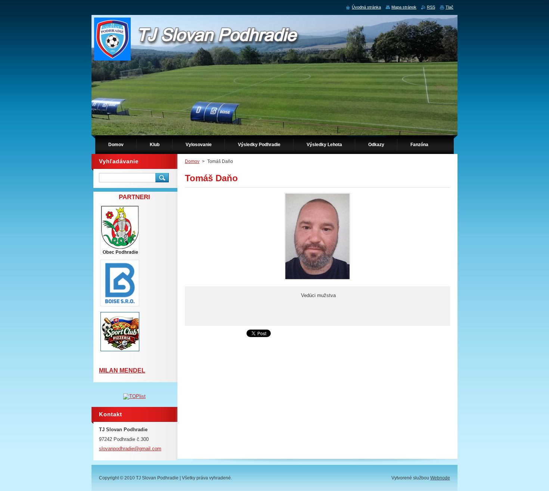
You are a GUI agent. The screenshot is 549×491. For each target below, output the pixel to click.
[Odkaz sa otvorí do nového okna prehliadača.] (317, 279)
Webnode (440, 478)
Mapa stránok (403, 7)
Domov (192, 161)
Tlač (449, 7)
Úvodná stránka (366, 7)
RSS (431, 7)
